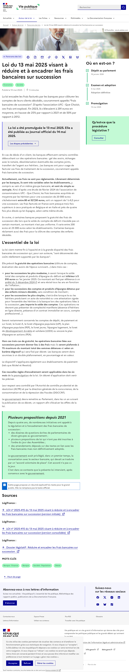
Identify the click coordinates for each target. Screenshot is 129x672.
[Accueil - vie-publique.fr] (28, 7)
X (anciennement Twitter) (104, 597)
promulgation (21, 375)
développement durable (18, 331)
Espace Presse (39, 616)
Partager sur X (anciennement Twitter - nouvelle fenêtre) (63, 57)
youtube (97, 604)
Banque (26, 565)
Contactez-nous (9, 616)
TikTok (111, 604)
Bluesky (104, 604)
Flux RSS (68, 616)
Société (20, 85)
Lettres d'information (11, 620)
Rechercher (123, 7)
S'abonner (10, 602)
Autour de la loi (25, 18)
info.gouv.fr (91, 649)
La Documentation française (99, 18)
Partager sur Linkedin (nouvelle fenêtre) (70, 57)
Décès (57, 565)
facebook (97, 597)
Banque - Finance (11, 565)
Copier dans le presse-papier (49, 57)
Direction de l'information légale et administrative (101, 642)
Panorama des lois (33, 25)
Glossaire (99, 616)
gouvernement (13, 399)
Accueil (5, 25)
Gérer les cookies (45, 663)
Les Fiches (43, 18)
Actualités (7, 18)
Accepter (12, 663)
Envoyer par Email (42, 57)
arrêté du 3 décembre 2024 (20, 282)
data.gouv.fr (107, 649)
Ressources (59, 18)
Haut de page (14, 576)
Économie (8, 85)
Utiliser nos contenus (41, 620)
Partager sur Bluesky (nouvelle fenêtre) (77, 57)
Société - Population (42, 565)
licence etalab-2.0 (52, 670)
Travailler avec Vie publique (75, 620)
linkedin (118, 597)
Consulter (99, 137)
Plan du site (92, 664)
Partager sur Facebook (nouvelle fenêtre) (56, 57)
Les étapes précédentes (21, 143)
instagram (111, 597)
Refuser (27, 663)
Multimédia (75, 18)
